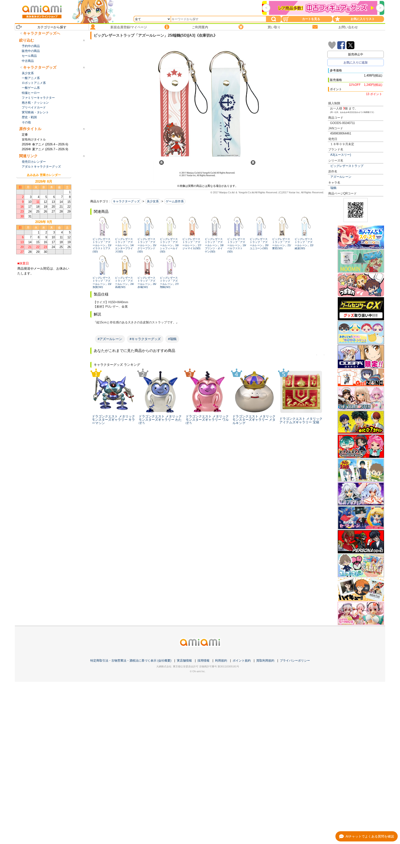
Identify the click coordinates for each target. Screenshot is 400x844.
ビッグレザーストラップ (346, 166)
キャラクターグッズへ (41, 33)
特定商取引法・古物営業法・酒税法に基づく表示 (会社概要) (130, 660)
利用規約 (221, 660)
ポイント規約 (242, 660)
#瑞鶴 (172, 339)
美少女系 (153, 201)
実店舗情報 (184, 660)
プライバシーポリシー (295, 660)
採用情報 (203, 660)
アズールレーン (340, 176)
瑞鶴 (333, 188)
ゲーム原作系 (175, 201)
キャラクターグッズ (126, 201)
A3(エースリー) (340, 154)
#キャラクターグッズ (145, 339)
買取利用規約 (265, 660)
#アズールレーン (110, 339)
